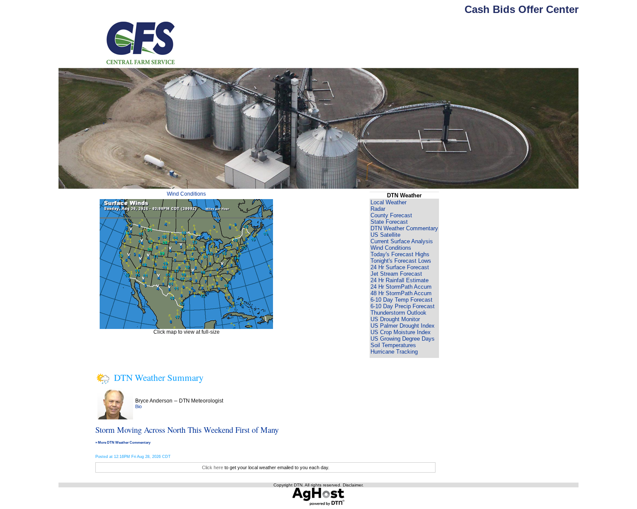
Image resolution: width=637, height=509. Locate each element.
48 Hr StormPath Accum (401, 293)
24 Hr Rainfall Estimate (399, 280)
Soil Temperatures (393, 345)
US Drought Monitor (395, 319)
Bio (138, 406)
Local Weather (388, 202)
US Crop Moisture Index (400, 332)
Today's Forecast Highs (399, 254)
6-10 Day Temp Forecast (401, 299)
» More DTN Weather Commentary (122, 442)
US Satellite (385, 235)
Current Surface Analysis (401, 241)
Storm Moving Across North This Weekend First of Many (187, 429)
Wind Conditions (186, 194)
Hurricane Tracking (394, 351)
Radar (377, 209)
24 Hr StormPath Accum (401, 286)
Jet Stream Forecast (396, 274)
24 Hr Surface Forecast (399, 267)
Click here (212, 467)
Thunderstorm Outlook (398, 312)
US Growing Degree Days (402, 338)
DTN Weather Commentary (404, 228)
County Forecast (391, 215)
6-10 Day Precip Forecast (402, 306)
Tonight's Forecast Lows (400, 261)
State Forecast (389, 222)
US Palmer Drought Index (402, 325)
